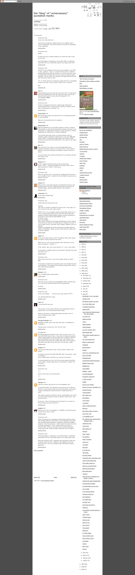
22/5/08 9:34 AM (41, 404)
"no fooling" (85, 403)
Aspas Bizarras (85, 190)
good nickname (86, 327)
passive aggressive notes (86, 224)
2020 (82, 247)
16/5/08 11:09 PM (42, 253)
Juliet (39, 302)
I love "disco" (86, 400)
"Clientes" (83, 192)
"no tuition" (85, 444)
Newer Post (37, 477)
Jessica (40, 183)
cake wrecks (83, 220)
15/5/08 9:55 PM (41, 87)
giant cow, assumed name (89, 466)
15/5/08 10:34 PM (42, 99)
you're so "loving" (84, 144)
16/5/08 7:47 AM (41, 169)
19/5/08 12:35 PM (42, 317)
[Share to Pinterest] (59, 28)
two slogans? (85, 436)
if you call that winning (88, 491)
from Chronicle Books (93, 111)
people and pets (84, 135)
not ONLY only (86, 502)
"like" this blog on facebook (87, 78)
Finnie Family (41, 113)
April (84, 552)
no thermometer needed (88, 483)
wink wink (85, 447)
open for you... (86, 522)
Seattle (84, 382)
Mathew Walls (41, 125)
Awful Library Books (85, 201)
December (86, 275)
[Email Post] (49, 28)
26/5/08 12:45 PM (42, 447)
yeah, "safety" (86, 434)
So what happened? (87, 374)
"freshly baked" (86, 392)
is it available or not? (87, 416)
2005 (82, 569)
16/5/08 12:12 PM (42, 190)
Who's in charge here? (88, 342)
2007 (82, 564)
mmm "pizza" (86, 525)
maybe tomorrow (86, 390)
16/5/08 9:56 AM (41, 179)
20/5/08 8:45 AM (41, 329)
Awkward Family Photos (86, 203)
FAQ (81, 83)
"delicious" (85, 507)
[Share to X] (55, 28)
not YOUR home (86, 499)
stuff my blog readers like (89, 460)
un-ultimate (85, 541)
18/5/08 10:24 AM (42, 288)
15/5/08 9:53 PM (41, 64)
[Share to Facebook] (57, 28)
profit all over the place (88, 468)
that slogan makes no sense (90, 411)
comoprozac (41, 193)
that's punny (83, 229)
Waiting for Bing (86, 319)
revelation (82, 165)
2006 (82, 566)
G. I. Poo (40, 332)
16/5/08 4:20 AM (41, 122)
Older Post (73, 477)
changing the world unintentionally (91, 481)
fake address (85, 398)
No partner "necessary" (88, 376)
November (86, 278)
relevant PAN (85, 309)
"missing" (85, 474)
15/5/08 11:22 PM (42, 110)
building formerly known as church (89, 149)
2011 (82, 265)
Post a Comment (38, 450)
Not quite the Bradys (43, 320)
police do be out (84, 146)
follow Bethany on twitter (86, 88)
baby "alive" (85, 546)
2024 (82, 244)
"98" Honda (85, 452)
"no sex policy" (84, 151)
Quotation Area (83, 132)
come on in (85, 442)
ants (81, 139)
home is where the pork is (89, 405)
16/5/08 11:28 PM (42, 268)
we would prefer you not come (90, 486)
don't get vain (86, 520)
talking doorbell (86, 324)
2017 (82, 249)
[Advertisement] (47, 463)
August (85, 286)
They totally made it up (88, 463)
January (85, 560)
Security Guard (84, 182)
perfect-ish (85, 530)
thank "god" (83, 163)
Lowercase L (83, 213)
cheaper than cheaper (85, 158)
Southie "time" (86, 299)
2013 (82, 260)
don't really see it (86, 395)
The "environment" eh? (88, 339)
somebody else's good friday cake (91, 458)
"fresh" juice (85, 426)
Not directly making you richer (90, 301)
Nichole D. (41, 272)
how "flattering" (86, 497)
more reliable (85, 368)
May (84, 294)
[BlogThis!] (53, 28)
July (84, 289)
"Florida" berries (86, 517)
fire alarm (82, 142)
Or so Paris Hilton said (88, 304)
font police (82, 222)
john (39, 145)
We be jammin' (86, 347)
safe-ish (84, 543)
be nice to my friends (88, 384)
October (85, 281)
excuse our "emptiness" (86, 130)
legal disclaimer (84, 86)
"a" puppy (82, 156)
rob (39, 91)
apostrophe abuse (84, 217)
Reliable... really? (87, 371)
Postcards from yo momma (87, 215)
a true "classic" (84, 161)
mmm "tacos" (86, 514)
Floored (84, 350)
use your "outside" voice (88, 329)
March (85, 555)
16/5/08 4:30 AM (41, 141)
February (85, 558)
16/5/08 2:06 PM (41, 197)
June (84, 291)
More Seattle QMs (87, 332)
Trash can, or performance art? (90, 353)
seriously (84, 431)
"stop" (81, 170)
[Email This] (52, 28)
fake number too (86, 429)
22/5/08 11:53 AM (42, 413)
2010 (82, 268)
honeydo (40, 162)
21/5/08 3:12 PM (41, 365)
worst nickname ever (87, 535)
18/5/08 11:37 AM (42, 298)
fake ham (84, 408)
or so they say (86, 316)
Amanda (40, 347)
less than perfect (86, 455)
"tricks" (84, 322)
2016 (82, 252)
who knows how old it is (88, 505)
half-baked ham (86, 358)
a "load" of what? (86, 379)
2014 (82, 257)
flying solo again (86, 355)
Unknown (40, 382)
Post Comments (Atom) (47, 480)
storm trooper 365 (84, 227)
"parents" (82, 153)
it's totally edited (86, 533)
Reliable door (85, 366)
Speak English (83, 179)
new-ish (84, 549)
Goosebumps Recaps (85, 208)
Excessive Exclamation (86, 205)
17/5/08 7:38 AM (41, 276)
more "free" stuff (86, 413)
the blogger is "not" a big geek (90, 296)
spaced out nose (86, 423)
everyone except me (87, 494)
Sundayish (85, 345)
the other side (83, 137)
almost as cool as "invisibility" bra (91, 387)
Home (55, 477)
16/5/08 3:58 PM (41, 232)
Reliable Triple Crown (88, 363)
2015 (82, 255)
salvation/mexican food (86, 172)
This (35, 24)
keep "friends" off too (88, 538)
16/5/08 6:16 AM (41, 158)
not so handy (85, 489)
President (82, 177)
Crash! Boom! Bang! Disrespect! (91, 360)
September (86, 283)
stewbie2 (40, 408)
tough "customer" (87, 439)
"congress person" (84, 175)
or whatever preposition (88, 306)
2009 (82, 271)
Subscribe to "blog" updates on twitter (90, 81)
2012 (82, 263)
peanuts (82, 168)
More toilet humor (87, 471)
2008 (82, 273)
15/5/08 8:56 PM (41, 48)
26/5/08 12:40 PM (42, 430)
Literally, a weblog (84, 210)
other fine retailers (88, 114)
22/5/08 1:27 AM (41, 379)
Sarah (39, 236)
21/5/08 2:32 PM (41, 344)
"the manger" (85, 528)
